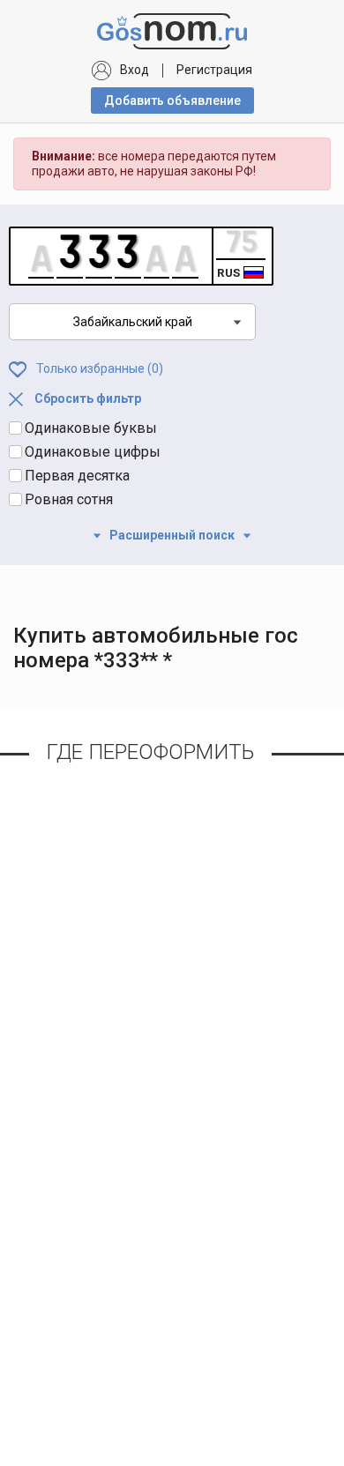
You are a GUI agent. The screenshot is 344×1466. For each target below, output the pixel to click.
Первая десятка (77, 475)
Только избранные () (98, 368)
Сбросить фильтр (86, 398)
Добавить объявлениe (172, 100)
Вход (134, 70)
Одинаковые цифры (93, 451)
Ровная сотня (69, 499)
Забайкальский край (132, 322)
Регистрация (214, 70)
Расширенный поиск (172, 535)
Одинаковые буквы (91, 428)
